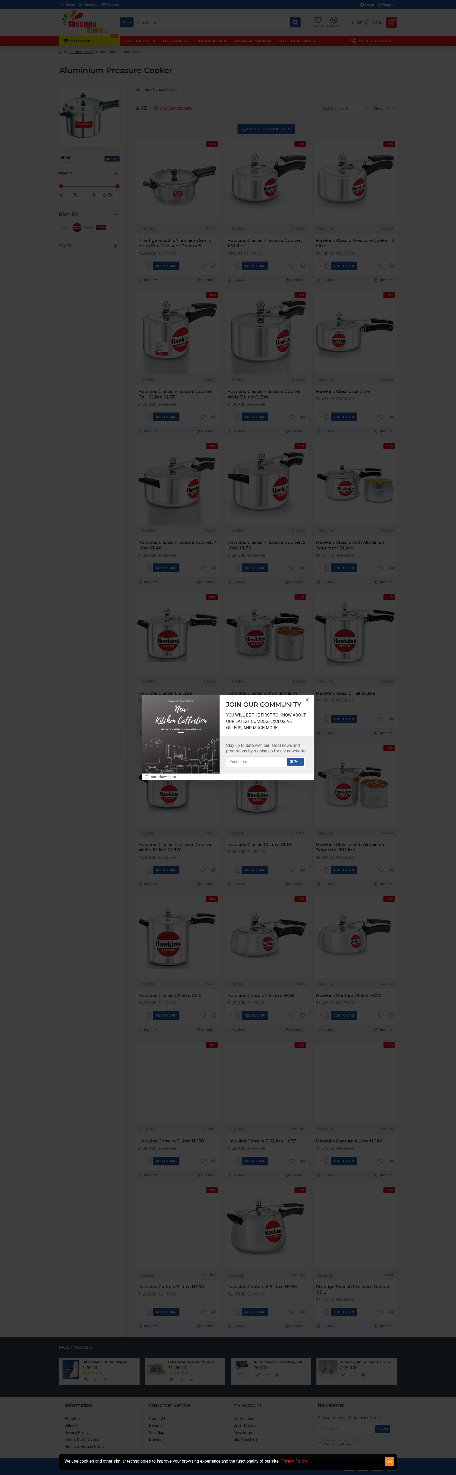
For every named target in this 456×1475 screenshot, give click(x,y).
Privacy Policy (294, 1461)
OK (389, 1461)
